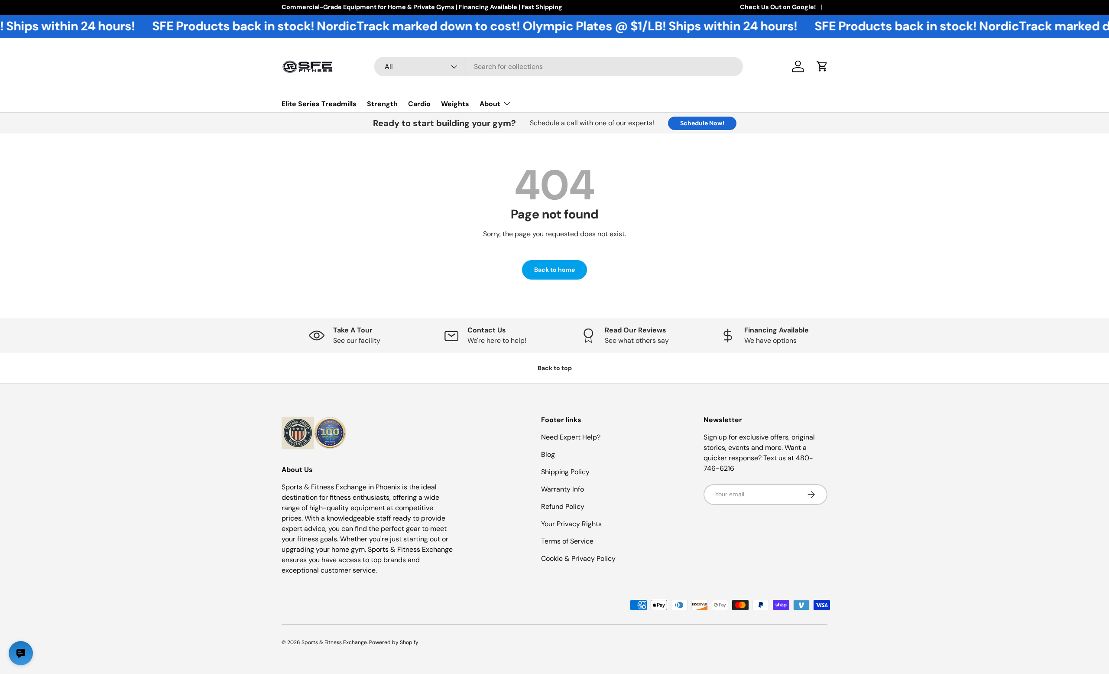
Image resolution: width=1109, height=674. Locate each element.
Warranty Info (562, 489)
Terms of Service (567, 541)
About (490, 103)
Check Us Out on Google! (778, 7)
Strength (382, 103)
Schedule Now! (702, 123)
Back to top (555, 368)
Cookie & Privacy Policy (578, 558)
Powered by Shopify (393, 642)
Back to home (554, 270)
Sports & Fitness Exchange (334, 642)
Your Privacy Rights (571, 523)
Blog (548, 454)
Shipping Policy (565, 471)
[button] (822, 66)
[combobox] (558, 66)
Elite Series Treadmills (319, 103)
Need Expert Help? (570, 437)
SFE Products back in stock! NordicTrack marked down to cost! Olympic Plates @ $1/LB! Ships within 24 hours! (458, 26)
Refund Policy (562, 506)
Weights (455, 103)
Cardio (419, 103)
